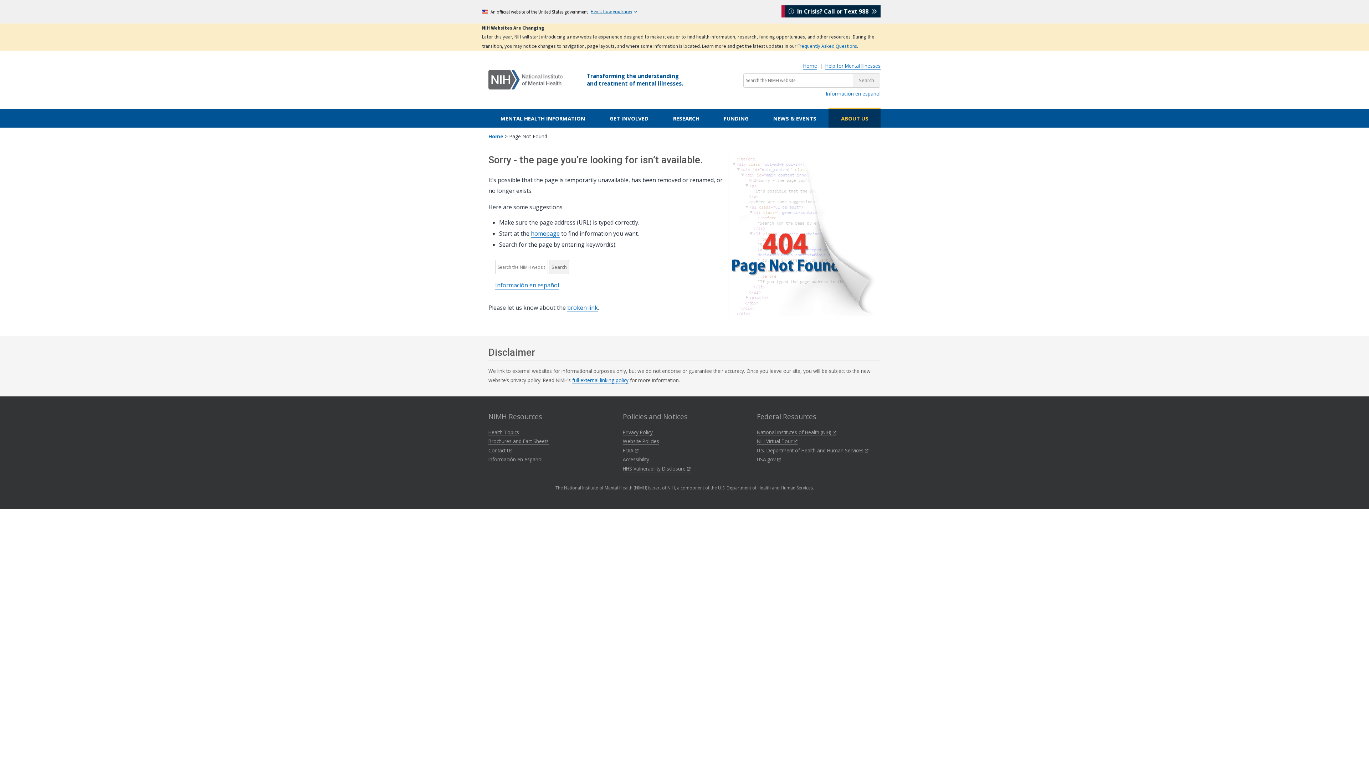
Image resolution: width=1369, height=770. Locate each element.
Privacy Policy (638, 432)
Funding (736, 118)
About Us (854, 118)
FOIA (629, 450)
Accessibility (636, 459)
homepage (545, 233)
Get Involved (629, 118)
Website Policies (641, 441)
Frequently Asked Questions (827, 46)
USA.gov (767, 459)
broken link (582, 308)
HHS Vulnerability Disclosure (655, 468)
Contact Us (500, 450)
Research (686, 118)
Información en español (853, 93)
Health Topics (503, 432)
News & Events (794, 118)
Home (810, 65)
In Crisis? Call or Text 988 (832, 11)
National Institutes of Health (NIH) (795, 432)
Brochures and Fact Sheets (518, 441)
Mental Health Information (543, 118)
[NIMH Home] (525, 79)
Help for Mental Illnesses (853, 65)
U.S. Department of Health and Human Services (811, 450)
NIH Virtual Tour (775, 441)
